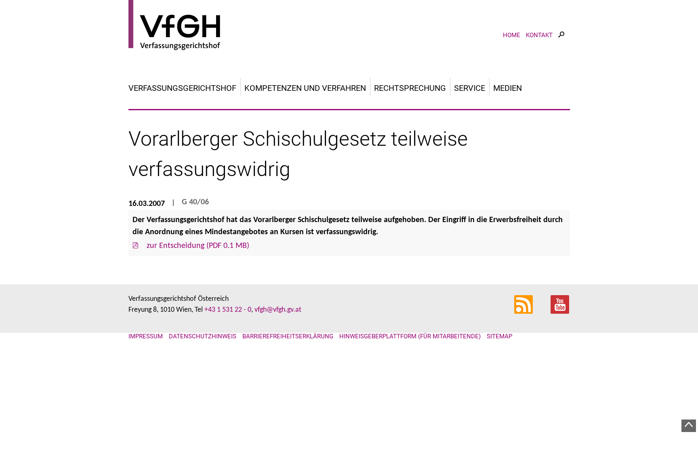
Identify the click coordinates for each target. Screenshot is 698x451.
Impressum (145, 336)
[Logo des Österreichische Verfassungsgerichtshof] (349, 26)
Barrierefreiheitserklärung (287, 336)
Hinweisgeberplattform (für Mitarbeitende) (410, 336)
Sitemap (499, 336)
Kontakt (539, 35)
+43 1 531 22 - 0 (227, 310)
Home (511, 35)
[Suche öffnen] (561, 41)
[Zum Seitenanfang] (688, 426)
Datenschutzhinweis (202, 336)
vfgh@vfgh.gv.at (277, 310)
